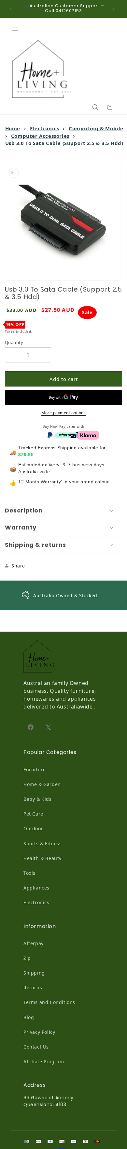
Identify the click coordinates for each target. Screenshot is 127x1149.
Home (12, 128)
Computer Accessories (40, 136)
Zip (27, 958)
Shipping (34, 973)
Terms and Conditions (49, 1002)
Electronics (44, 128)
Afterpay (33, 943)
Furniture (34, 769)
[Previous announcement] (12, 9)
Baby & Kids (37, 799)
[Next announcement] (115, 9)
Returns (32, 987)
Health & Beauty (42, 858)
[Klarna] (88, 434)
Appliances (36, 888)
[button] (17, 30)
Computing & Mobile (96, 128)
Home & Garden (42, 784)
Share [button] (18, 566)
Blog (28, 1017)
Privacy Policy (39, 1032)
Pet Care (33, 814)
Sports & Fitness (42, 843)
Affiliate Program (43, 1061)
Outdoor (33, 828)
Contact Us (36, 1047)
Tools (29, 873)
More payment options (63, 413)
